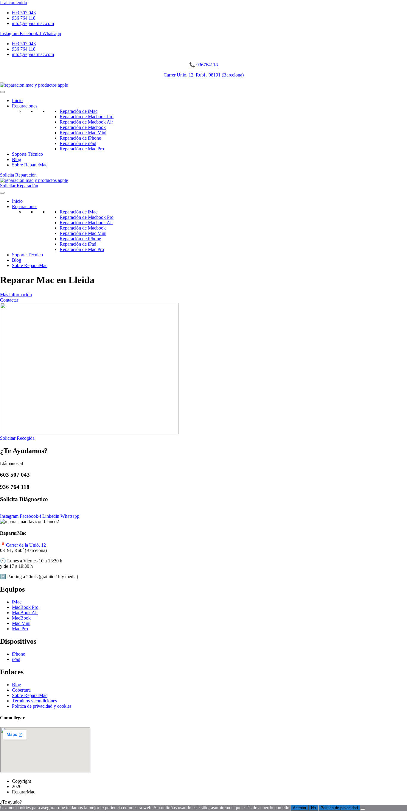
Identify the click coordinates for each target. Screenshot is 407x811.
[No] (362, 809)
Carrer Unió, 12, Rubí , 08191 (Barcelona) (204, 74)
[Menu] (2, 92)
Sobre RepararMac (29, 164)
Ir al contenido (13, 2)
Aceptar (299, 808)
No (313, 808)
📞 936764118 (203, 64)
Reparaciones (24, 105)
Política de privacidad (339, 808)
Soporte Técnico (27, 154)
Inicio (17, 100)
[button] (203, 802)
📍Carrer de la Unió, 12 (23, 545)
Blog (16, 159)
